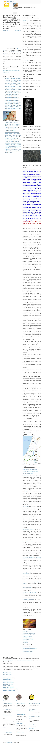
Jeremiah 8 (14, 81)
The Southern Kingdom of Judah (29, 634)
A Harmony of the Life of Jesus (34, 717)
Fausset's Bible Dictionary (8, 687)
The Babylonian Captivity (28, 637)
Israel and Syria (26, 506)
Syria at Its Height (26, 518)
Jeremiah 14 (7, 86)
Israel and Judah (26, 475)
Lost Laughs (32, 724)
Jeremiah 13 (15, 84)
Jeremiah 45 (13, 105)
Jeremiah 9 (7, 83)
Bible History (9, 742)
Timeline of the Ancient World (29, 650)
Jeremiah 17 (9, 88)
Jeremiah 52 (9, 110)
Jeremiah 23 (15, 91)
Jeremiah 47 (9, 106)
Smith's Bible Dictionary (8, 682)
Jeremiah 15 (13, 86)
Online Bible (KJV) (7, 679)
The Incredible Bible (8, 732)
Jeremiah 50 (13, 108)
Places (17, 710)
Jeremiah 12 (9, 84)
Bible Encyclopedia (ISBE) (8, 677)
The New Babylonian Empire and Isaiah (30, 471)
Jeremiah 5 (13, 80)
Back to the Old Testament (28, 651)
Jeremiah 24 (7, 92)
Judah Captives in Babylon (28, 599)
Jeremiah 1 (7, 78)
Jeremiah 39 (7, 102)
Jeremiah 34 (7, 99)
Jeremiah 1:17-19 (26, 20)
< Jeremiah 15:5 (6, 30)
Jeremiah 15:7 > (18, 30)
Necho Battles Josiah (27, 587)
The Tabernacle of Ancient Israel (20, 722)
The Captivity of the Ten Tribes (29, 592)
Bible (17, 700)
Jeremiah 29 (7, 95)
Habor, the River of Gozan (28, 541)
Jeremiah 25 (13, 92)
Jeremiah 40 (13, 102)
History (30, 700)
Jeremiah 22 (9, 91)
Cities (5, 727)
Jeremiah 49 (7, 108)
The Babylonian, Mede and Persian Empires (31, 606)
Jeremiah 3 (18, 78)
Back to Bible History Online (28, 653)
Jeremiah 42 (9, 103)
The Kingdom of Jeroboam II (28, 529)
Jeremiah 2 (13, 78)
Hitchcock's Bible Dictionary (9, 690)
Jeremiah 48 (15, 106)
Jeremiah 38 (15, 100)
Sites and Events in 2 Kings (28, 473)
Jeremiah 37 (9, 100)
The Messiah (25, 642)
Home (4, 700)
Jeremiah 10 (13, 83)
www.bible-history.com (8, 660)
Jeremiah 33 (15, 97)
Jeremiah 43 (15, 103)
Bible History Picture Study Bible (25, 660)
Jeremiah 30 (13, 95)
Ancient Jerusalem (8, 709)
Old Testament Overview (34, 703)
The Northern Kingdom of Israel (29, 633)
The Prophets (25, 641)
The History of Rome (20, 714)
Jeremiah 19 (7, 89)
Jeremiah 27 (9, 94)
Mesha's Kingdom (26, 491)
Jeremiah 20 (13, 89)
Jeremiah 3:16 (25, 39)
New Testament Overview (32, 710)
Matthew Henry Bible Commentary (10, 688)
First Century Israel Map (9, 721)
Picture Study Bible (8, 715)
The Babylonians (20, 732)
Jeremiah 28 (15, 94)
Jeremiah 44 (7, 105)
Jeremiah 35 (13, 99)
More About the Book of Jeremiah (29, 646)
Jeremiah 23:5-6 (26, 60)
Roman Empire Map (20, 703)
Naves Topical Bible (7, 681)
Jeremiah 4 (8, 80)
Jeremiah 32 (9, 97)
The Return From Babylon (28, 639)
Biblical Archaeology (8, 703)
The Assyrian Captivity (27, 636)
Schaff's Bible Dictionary (8, 685)
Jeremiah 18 (15, 88)
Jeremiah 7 (8, 81)
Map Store (31, 728)
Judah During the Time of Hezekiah (30, 469)
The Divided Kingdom (27, 631)
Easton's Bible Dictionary (8, 684)
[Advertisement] (12, 38)
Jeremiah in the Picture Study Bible (29, 648)
